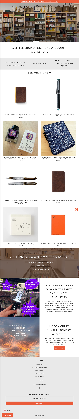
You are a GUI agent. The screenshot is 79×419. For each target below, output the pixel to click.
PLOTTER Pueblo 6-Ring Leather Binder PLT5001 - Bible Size (58, 200)
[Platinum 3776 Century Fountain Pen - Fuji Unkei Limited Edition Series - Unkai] (20, 181)
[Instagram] (39, 388)
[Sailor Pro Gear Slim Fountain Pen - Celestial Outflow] (58, 94)
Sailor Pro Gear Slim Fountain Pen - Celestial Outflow (58, 114)
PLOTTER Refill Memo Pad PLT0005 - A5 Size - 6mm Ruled (58, 244)
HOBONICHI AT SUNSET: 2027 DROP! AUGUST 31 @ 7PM (39, 2)
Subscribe (39, 403)
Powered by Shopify (39, 417)
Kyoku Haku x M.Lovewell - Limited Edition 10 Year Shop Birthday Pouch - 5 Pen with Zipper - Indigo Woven (58, 158)
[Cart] (75, 6)
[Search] (71, 6)
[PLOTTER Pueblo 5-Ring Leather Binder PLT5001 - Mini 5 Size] (20, 94)
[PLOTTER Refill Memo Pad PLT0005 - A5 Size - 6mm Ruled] (58, 224)
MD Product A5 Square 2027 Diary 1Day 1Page (20, 244)
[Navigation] (4, 6)
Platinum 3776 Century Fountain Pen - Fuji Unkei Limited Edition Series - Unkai (20, 201)
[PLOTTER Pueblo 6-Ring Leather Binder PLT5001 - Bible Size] (58, 181)
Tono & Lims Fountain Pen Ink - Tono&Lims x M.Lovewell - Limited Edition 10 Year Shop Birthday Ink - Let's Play (21, 158)
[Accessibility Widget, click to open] (76, 209)
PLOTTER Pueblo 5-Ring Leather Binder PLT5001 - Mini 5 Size (20, 114)
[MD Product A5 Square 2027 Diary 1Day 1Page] (20, 224)
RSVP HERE (59, 348)
